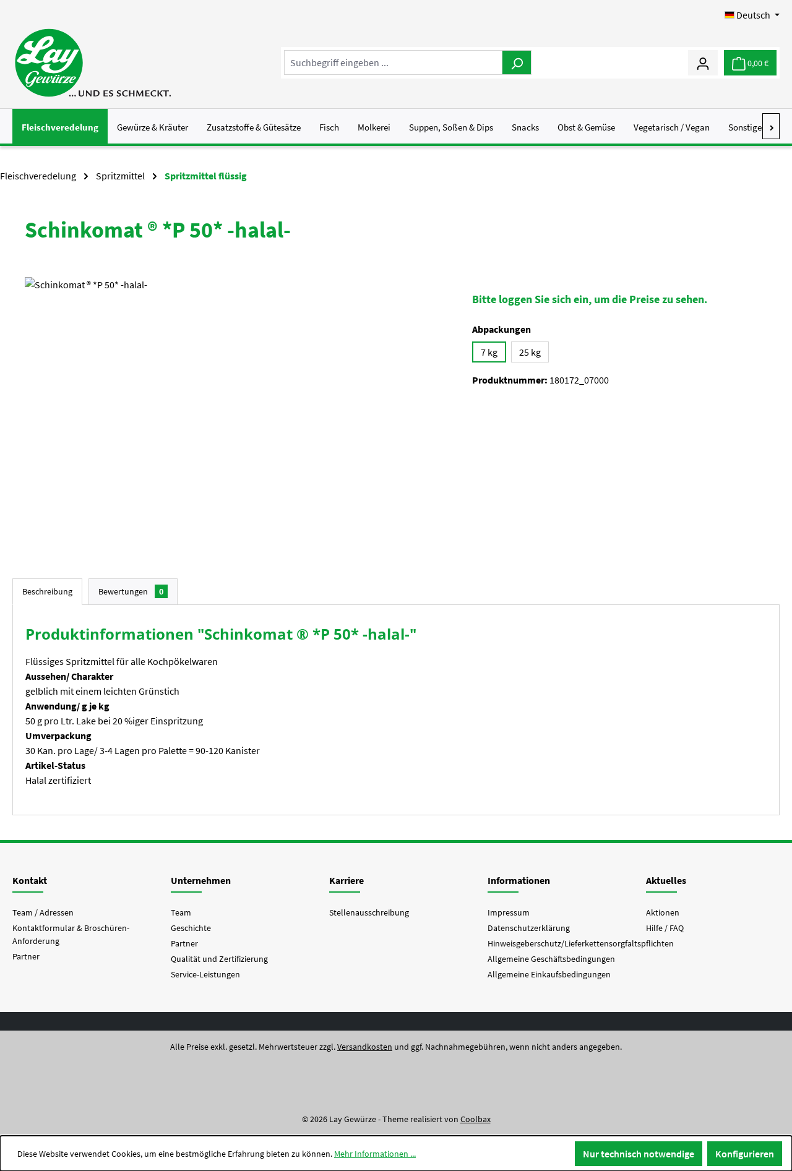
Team (181, 912)
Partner (26, 956)
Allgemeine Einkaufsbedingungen (549, 974)
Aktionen (662, 912)
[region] (236, 410)
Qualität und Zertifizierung (219, 958)
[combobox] (393, 62)
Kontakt (29, 880)
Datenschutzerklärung (529, 927)
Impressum (509, 912)
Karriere (346, 880)
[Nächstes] (771, 126)
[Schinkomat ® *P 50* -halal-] (236, 410)
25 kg (530, 352)
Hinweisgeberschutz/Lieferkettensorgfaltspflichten (581, 943)
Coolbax (475, 1119)
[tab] (47, 591)
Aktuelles (666, 880)
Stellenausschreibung (369, 912)
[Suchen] (517, 62)
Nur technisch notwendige (638, 1153)
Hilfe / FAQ (665, 927)
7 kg (489, 352)
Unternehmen (201, 880)
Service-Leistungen (205, 974)
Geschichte (191, 927)
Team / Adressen (43, 912)
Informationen (519, 880)
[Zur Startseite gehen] (92, 62)
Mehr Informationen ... (375, 1153)
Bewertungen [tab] (130, 591)
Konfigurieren (744, 1153)
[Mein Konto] (703, 62)
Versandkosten (364, 1046)
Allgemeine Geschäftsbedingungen (551, 958)
